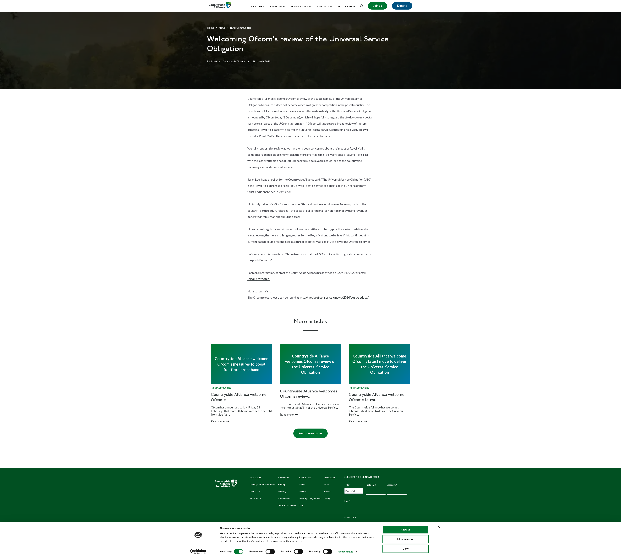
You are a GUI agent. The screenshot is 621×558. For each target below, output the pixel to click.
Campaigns (276, 7)
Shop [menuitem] (301, 505)
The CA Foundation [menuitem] (287, 505)
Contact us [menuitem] (255, 492)
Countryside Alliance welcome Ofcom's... (238, 397)
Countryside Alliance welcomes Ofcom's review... (308, 394)
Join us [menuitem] (302, 485)
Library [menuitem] (327, 499)
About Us (256, 7)
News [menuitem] (326, 485)
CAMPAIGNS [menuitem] (283, 478)
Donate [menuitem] (302, 492)
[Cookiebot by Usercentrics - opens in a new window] (198, 551)
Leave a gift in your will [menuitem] (310, 499)
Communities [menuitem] (284, 499)
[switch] (270, 551)
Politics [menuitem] (327, 492)
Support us (323, 7)
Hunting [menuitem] (281, 485)
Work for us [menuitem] (255, 499)
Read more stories (307, 432)
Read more (218, 421)
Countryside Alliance (234, 61)
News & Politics (299, 7)
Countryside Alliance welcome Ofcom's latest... (376, 397)
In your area (345, 7)
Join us (377, 5)
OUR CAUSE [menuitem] (255, 478)
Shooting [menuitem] (282, 492)
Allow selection (405, 539)
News (222, 27)
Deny (406, 548)
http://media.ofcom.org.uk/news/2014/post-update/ (334, 297)
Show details (345, 551)
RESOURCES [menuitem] (329, 478)
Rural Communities (240, 27)
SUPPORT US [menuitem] (305, 478)
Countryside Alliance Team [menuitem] (262, 485)
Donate (402, 5)
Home (210, 27)
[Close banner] (439, 526)
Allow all (405, 529)
